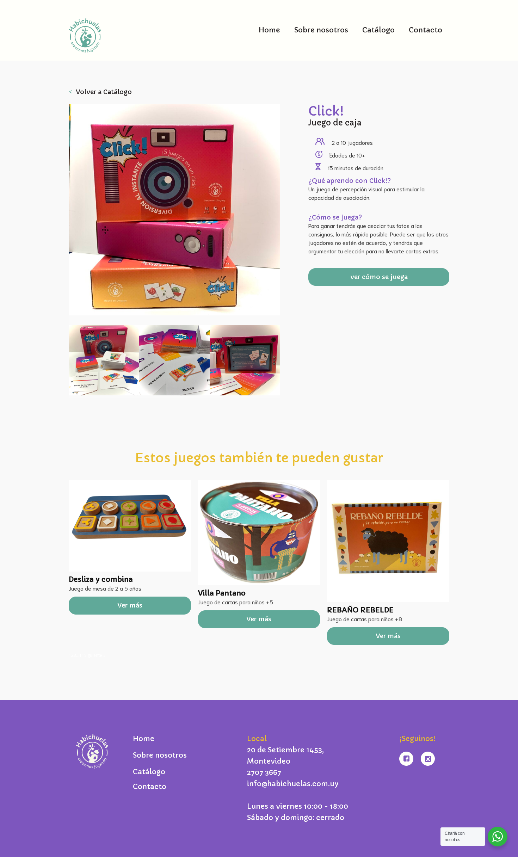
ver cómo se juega (379, 277)
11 (81, 655)
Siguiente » (94, 655)
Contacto (425, 30)
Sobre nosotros (321, 30)
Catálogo (378, 30)
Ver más (129, 605)
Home (269, 30)
